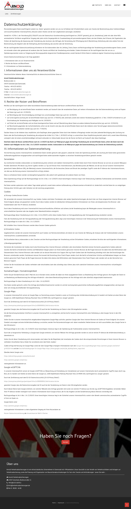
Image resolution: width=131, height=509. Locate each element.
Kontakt (117, 5)
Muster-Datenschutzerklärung (14, 413)
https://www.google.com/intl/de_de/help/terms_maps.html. (65, 348)
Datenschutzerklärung (72, 502)
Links (6, 14)
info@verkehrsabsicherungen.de (19, 92)
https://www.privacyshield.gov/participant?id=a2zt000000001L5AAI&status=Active (31, 305)
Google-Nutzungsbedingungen (87, 346)
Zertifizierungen (16, 14)
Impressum (61, 502)
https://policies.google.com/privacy (15, 360)
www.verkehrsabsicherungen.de (20, 95)
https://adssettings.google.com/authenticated (19, 356)
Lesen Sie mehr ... (100, 472)
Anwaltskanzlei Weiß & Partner (37, 413)
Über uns (108, 5)
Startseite (98, 5)
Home (54, 502)
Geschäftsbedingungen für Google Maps (32, 348)
